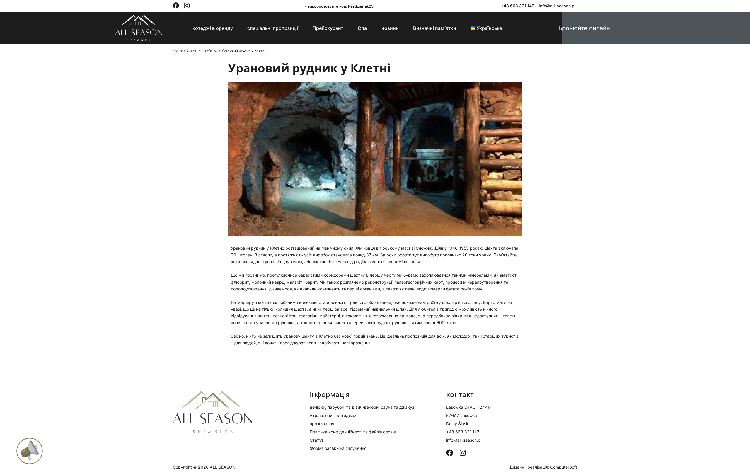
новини (390, 28)
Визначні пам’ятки (434, 28)
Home (178, 50)
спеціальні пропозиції (272, 28)
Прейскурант (328, 28)
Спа (362, 28)
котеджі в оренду (212, 28)
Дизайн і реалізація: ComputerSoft (543, 466)
